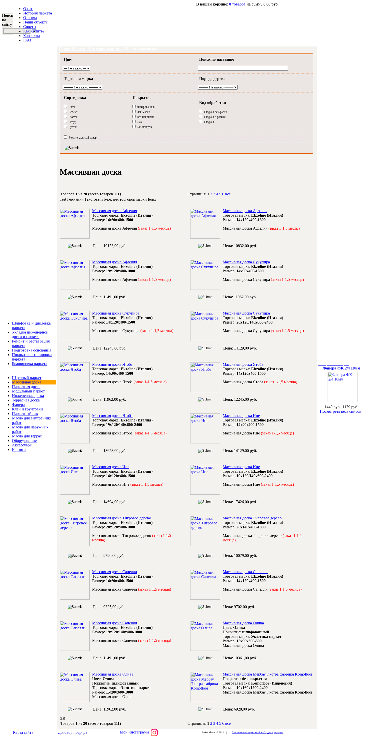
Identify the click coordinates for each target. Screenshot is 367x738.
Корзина (19, 449)
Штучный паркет (26, 377)
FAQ (27, 40)
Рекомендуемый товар (83, 137)
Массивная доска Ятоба (112, 364)
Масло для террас (27, 436)
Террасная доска (26, 400)
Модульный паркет (28, 391)
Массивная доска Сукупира (246, 262)
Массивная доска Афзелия (114, 211)
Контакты (31, 35)
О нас (28, 8)
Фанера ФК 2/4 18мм (341, 368)
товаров (237, 4)
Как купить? (33, 31)
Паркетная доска (26, 386)
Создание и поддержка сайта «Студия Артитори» (257, 732)
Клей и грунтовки (27, 409)
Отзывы (30, 17)
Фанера (18, 404)
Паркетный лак (25, 413)
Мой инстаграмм (135, 732)
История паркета (37, 13)
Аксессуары (22, 445)
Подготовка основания (31, 350)
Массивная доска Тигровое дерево (121, 518)
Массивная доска (26, 382)
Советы (29, 26)
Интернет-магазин (105, 48)
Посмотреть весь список (340, 411)
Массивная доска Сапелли (114, 572)
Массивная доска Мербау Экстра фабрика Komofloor (267, 674)
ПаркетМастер (72, 48)
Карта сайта (23, 732)
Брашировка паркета (29, 364)
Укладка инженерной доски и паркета (30, 334)
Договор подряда (72, 732)
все (228, 194)
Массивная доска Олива (243, 623)
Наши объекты (35, 22)
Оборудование (24, 440)
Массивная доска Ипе (241, 415)
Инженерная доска (28, 395)
